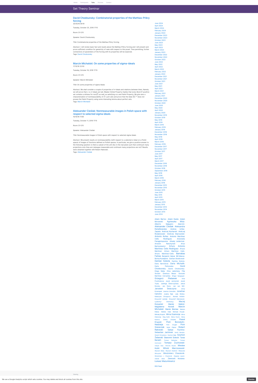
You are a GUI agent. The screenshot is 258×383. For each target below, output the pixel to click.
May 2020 (158, 108)
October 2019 (160, 117)
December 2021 (161, 76)
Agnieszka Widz (176, 221)
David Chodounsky (85, 54)
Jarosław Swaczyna (165, 288)
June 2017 (158, 154)
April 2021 (158, 88)
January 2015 (160, 204)
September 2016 (161, 171)
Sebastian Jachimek (164, 332)
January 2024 (160, 33)
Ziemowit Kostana (176, 358)
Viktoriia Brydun (170, 345)
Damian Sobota (162, 261)
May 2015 (158, 195)
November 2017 (161, 149)
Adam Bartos (160, 219)
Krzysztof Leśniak (161, 299)
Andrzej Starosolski (176, 234)
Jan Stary (166, 286)
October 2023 (160, 40)
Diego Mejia (160, 271)
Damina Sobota (178, 261)
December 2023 (161, 35)
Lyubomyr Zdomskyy (164, 301)
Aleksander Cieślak (85, 152)
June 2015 (159, 192)
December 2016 (161, 163)
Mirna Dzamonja (173, 314)
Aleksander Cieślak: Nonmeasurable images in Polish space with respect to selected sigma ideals (110, 112)
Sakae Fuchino (176, 330)
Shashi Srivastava (160, 335)
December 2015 (161, 185)
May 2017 (158, 156)
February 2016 (160, 180)
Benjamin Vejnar (168, 256)
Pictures (100, 2)
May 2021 (158, 86)
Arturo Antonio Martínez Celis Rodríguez (170, 247)
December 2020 (161, 98)
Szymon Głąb (172, 335)
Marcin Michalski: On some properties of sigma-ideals (104, 63)
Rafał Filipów (171, 327)
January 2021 (160, 96)
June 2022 (159, 62)
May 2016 (158, 173)
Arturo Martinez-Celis (164, 254)
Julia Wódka (179, 294)
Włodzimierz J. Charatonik (163, 356)
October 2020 (160, 103)
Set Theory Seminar (86, 8)
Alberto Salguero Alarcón (169, 224)
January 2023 (160, 52)
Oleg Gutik (166, 317)
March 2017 (159, 161)
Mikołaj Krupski (160, 314)
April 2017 (158, 159)
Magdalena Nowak (164, 306)
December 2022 (161, 55)
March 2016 (159, 178)
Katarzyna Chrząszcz (163, 296)
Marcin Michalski (84, 102)
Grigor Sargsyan (178, 276)
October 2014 (160, 212)
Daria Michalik (177, 263)
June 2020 (159, 105)
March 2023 (159, 50)
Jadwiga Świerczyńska (169, 284)
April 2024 (159, 26)
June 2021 (159, 84)
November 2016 (161, 166)
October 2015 (160, 190)
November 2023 (161, 38)
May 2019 (158, 120)
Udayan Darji (159, 345)
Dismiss (251, 379)
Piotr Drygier (171, 325)
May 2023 (158, 45)
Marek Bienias (171, 309)
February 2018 (160, 144)
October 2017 (160, 151)
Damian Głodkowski (176, 259)
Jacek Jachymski (172, 281)
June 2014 (159, 214)
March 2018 (159, 142)
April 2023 (159, 47)
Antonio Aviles (161, 236)
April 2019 (158, 122)
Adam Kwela (173, 219)
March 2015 (159, 200)
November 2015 (161, 188)
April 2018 (158, 139)
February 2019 (160, 127)
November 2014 (161, 209)
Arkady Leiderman (177, 241)
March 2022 (159, 69)
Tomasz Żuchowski (174, 343)
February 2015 (160, 202)
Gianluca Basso (169, 273)
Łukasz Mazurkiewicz (165, 361)
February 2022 (160, 72)
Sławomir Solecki (171, 337)
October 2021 (160, 81)
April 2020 (159, 110)
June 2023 (159, 43)
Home (75, 2)
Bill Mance (180, 256)
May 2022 (158, 64)
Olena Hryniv (175, 317)
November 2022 (161, 57)
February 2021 (160, 93)
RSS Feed (158, 366)
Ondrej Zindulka (169, 319)
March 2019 (159, 125)
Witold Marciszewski (173, 348)
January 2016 (160, 183)
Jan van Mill (178, 286)
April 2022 (159, 67)
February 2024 (160, 31)
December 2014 (161, 207)
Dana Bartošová (161, 264)
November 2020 (161, 101)
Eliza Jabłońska (173, 271)
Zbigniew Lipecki (179, 356)
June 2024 (159, 23)
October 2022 (160, 59)
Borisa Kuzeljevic (161, 259)
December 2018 (161, 132)
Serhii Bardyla (179, 332)
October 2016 (160, 168)
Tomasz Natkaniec (170, 340)
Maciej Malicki (176, 304)
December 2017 (161, 146)
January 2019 (160, 130)
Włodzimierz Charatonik (174, 353)
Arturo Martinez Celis (174, 251)
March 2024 (159, 28)
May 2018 (158, 137)
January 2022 (160, 74)
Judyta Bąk (168, 294)
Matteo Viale (166, 312)
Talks (93, 2)
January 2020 (160, 113)
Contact (108, 2)
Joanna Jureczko (169, 291)
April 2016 (158, 175)
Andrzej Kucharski (169, 231)
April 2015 (158, 197)
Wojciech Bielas (159, 351)
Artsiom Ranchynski (165, 244)
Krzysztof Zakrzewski (176, 299)
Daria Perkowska (164, 266)
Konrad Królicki (178, 296)
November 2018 (161, 134)
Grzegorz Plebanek (166, 278)
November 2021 (161, 79)
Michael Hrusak (178, 312)
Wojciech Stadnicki (171, 351)
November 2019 (161, 115)
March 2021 (159, 91)
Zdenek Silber (160, 358)
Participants (84, 2)
